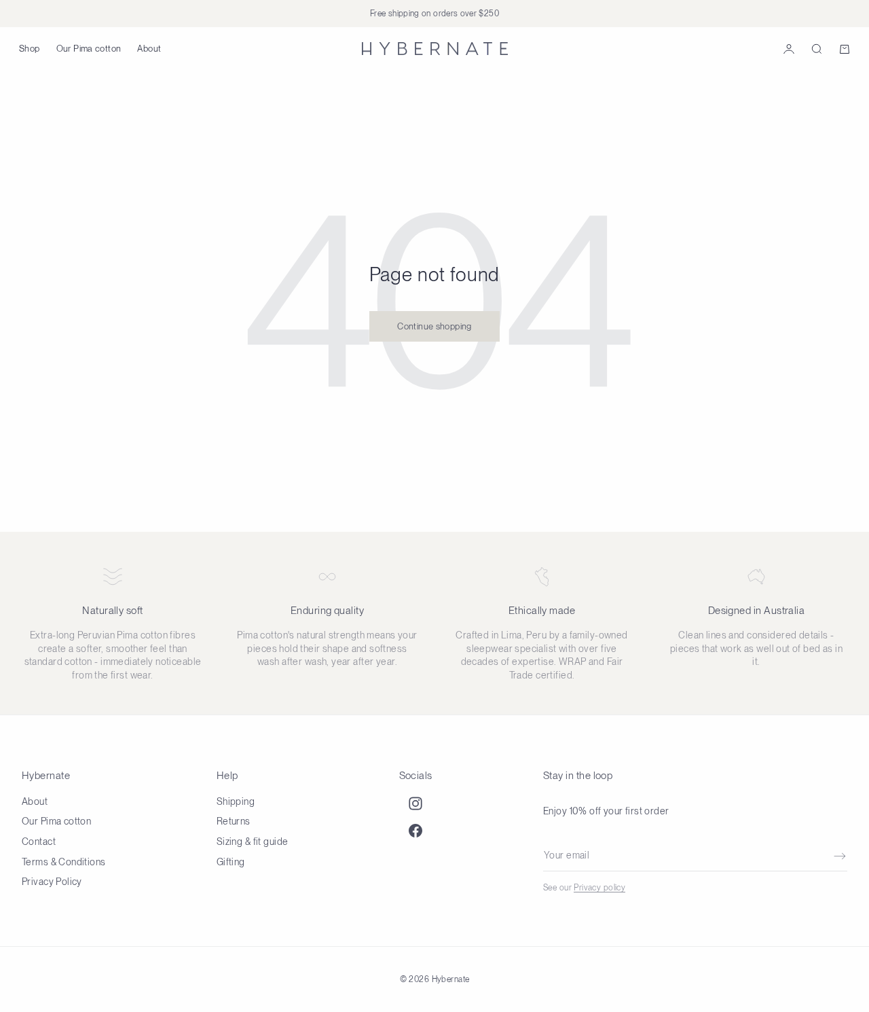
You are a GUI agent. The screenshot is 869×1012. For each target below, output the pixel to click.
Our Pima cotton (89, 48)
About (149, 48)
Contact (39, 841)
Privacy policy (599, 887)
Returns (234, 821)
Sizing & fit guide (253, 841)
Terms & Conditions (64, 861)
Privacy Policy (52, 881)
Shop (29, 48)
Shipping (236, 801)
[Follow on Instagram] (415, 803)
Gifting (231, 861)
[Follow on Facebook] (415, 831)
